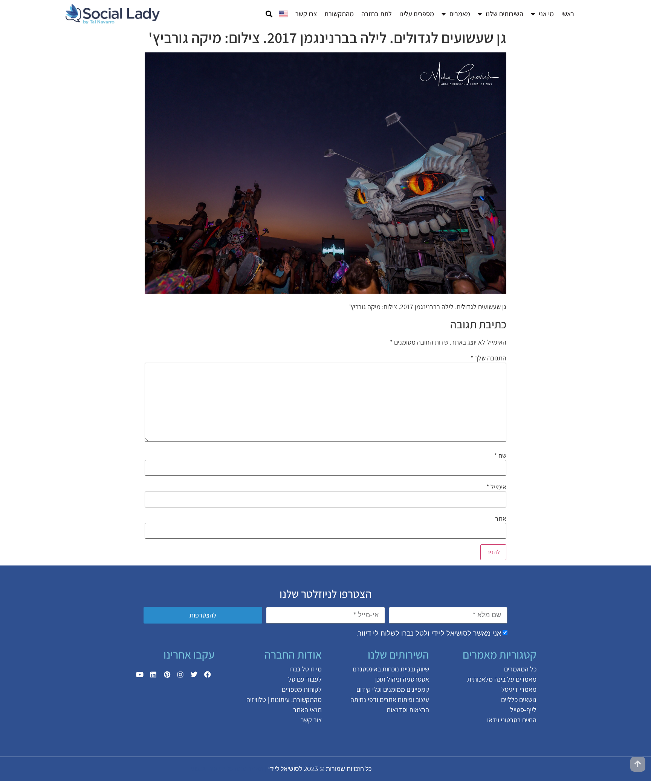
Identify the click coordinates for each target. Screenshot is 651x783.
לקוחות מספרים (302, 689)
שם (500, 455)
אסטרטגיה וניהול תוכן (402, 679)
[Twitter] (194, 674)
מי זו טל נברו (305, 669)
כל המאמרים (520, 669)
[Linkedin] (153, 674)
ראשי (567, 13)
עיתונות (280, 699)
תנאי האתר (307, 709)
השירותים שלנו (504, 13)
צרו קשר (306, 13)
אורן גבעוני (204, 768)
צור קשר (311, 720)
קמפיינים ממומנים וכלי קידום (392, 689)
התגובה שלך (488, 358)
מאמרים (459, 13)
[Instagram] (180, 674)
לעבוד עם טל (305, 679)
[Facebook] (207, 674)
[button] (269, 14)
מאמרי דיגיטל (518, 689)
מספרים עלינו (416, 13)
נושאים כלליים (518, 699)
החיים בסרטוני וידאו (511, 720)
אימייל (496, 487)
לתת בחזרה (376, 13)
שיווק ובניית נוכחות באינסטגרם (391, 669)
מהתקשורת (339, 13)
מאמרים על (521, 679)
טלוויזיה (256, 699)
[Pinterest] (167, 674)
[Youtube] (140, 674)
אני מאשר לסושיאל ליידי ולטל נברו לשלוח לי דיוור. (428, 633)
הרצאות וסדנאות (408, 709)
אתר (500, 518)
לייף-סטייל (523, 709)
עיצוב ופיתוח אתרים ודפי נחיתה (389, 699)
